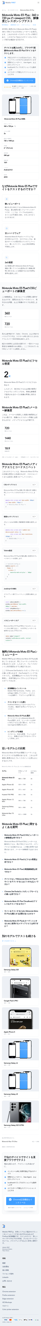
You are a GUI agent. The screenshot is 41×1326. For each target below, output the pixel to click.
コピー (34, 484)
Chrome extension (9, 1291)
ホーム (4, 10)
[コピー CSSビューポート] (15, 126)
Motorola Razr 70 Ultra (9, 1141)
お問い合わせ (7, 1281)
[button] (38, 2)
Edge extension (8, 1299)
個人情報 (5, 1270)
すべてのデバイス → (9, 941)
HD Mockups (7, 1302)
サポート (5, 1306)
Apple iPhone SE (8, 785)
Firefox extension (8, 1295)
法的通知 (5, 1267)
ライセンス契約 (8, 1274)
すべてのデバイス (13, 10)
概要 (4, 1263)
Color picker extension (10, 1309)
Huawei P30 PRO (8, 795)
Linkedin (5, 1277)
